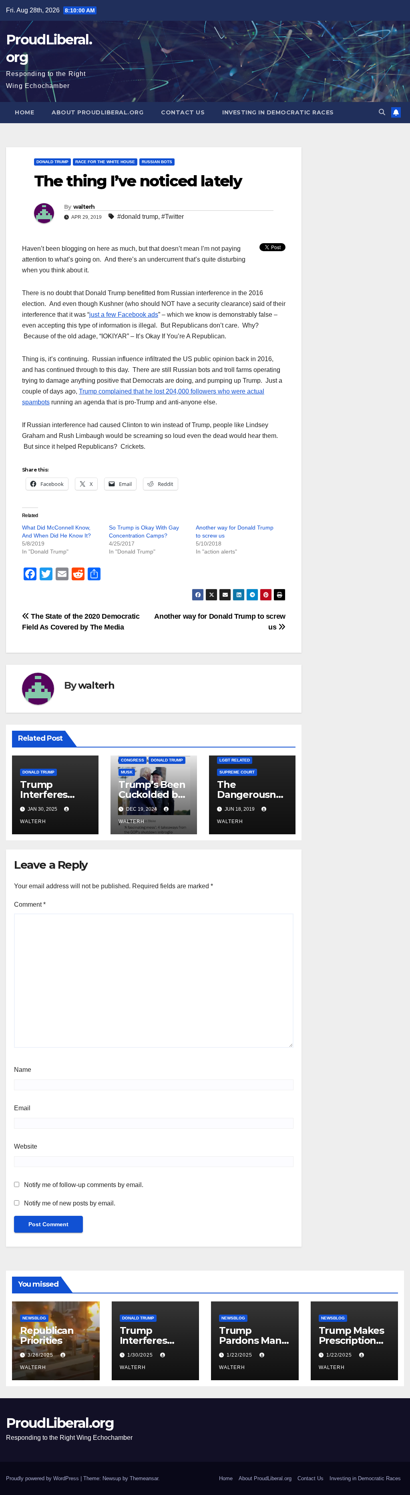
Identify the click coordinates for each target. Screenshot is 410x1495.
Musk (127, 772)
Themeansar (144, 1478)
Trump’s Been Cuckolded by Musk (152, 794)
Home (24, 112)
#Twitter (172, 216)
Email (22, 1108)
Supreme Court (237, 772)
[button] (382, 112)
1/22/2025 (240, 1355)
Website (25, 1146)
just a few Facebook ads (123, 314)
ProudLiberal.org (60, 1423)
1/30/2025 (141, 1355)
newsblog (34, 1318)
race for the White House (105, 162)
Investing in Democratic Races (278, 112)
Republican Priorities (47, 1335)
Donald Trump (52, 162)
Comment (30, 904)
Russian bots (157, 162)
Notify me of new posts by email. (69, 1203)
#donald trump (137, 216)
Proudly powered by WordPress (43, 1478)
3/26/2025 (41, 1355)
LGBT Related (234, 760)
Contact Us (183, 112)
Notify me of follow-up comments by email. (83, 1184)
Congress (132, 760)
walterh (84, 206)
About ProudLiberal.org (97, 112)
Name (22, 1069)
